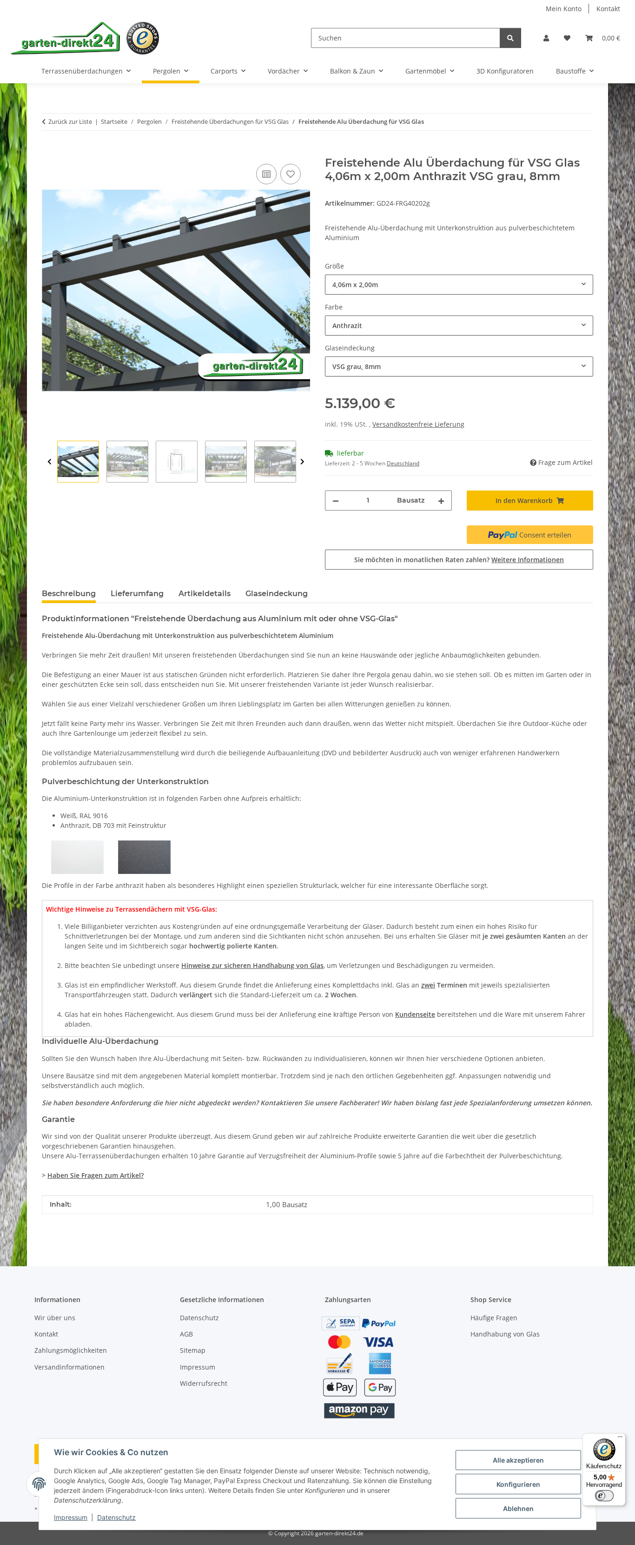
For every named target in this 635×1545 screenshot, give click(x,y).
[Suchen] (510, 38)
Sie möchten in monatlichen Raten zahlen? (459, 559)
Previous (49, 462)
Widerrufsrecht (203, 1383)
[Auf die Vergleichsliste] (266, 174)
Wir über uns (54, 1317)
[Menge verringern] (335, 500)
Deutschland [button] (403, 463)
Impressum (70, 1517)
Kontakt (608, 8)
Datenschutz (116, 1517)
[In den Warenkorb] (49, 151)
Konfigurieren (518, 1484)
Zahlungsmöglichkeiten (70, 1350)
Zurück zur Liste (70, 121)
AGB (186, 1334)
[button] (546, 38)
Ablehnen (518, 1508)
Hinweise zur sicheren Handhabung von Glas (252, 965)
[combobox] (459, 285)
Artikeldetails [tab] (205, 593)
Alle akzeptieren (518, 1460)
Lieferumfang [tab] (137, 593)
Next (302, 462)
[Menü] (620, 1438)
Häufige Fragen (493, 1317)
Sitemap (192, 1350)
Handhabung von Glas (505, 1334)
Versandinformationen (69, 1367)
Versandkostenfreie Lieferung (418, 424)
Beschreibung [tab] (69, 593)
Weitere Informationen (527, 559)
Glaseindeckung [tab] (276, 593)
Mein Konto (564, 8)
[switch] (604, 1495)
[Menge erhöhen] (441, 500)
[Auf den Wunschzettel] (290, 174)
